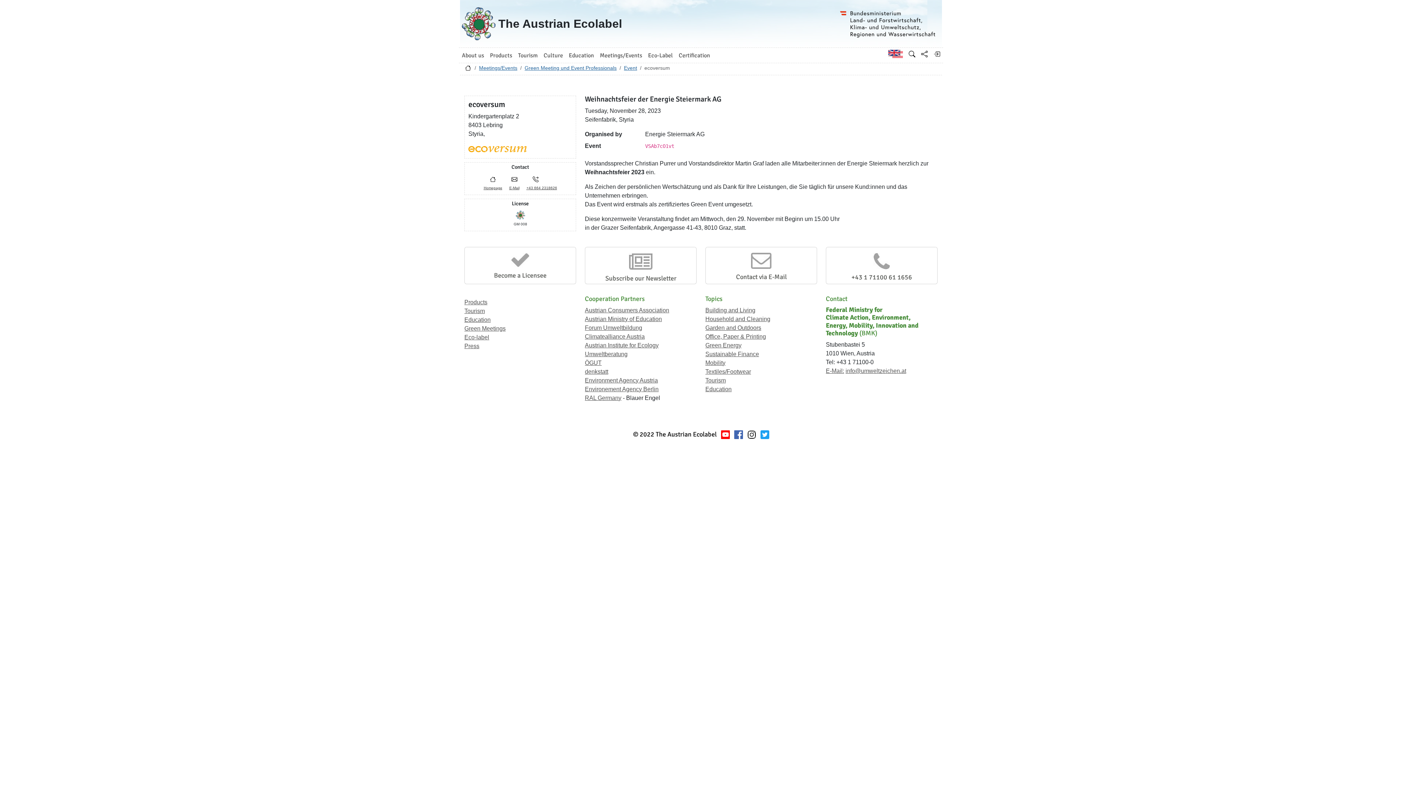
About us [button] (473, 55)
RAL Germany (603, 398)
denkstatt (596, 372)
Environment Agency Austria (621, 380)
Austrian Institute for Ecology (622, 345)
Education (477, 320)
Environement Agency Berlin (622, 389)
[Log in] (937, 54)
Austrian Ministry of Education (623, 319)
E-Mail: (835, 371)
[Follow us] (751, 434)
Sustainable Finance (732, 354)
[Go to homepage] (468, 70)
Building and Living (730, 310)
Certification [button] (694, 55)
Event (630, 68)
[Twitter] (765, 434)
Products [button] (501, 55)
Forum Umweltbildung (613, 328)
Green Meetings (485, 328)
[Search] (912, 54)
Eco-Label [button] (660, 55)
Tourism (474, 311)
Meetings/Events (498, 68)
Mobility (715, 363)
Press (471, 346)
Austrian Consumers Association (627, 310)
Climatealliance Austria (615, 336)
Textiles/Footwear (728, 372)
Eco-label (476, 337)
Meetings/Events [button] (621, 55)
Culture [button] (553, 55)
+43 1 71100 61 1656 (881, 277)
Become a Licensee (520, 275)
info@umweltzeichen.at (876, 371)
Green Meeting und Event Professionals (571, 68)
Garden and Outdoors (733, 328)
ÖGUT (593, 363)
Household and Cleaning (737, 319)
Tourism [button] (528, 55)
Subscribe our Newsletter (641, 278)
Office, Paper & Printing (735, 336)
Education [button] (581, 55)
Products (475, 302)
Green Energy (723, 345)
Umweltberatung (606, 354)
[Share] (924, 54)
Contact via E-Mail (761, 277)
